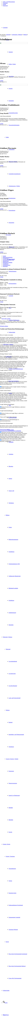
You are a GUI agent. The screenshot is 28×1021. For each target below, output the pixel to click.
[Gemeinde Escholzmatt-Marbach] (11, 14)
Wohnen (8, 710)
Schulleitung (6, 258)
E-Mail (1, 80)
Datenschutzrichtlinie (5, 429)
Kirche (7, 941)
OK (1, 326)
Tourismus (5, 3)
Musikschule (6, 261)
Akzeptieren (3, 430)
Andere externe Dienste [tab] (5, 390)
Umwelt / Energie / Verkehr (12, 759)
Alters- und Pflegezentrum (9, 1)
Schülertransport (6, 265)
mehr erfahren (5, 326)
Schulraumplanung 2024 (8, 259)
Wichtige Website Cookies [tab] (6, 354)
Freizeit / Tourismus (10, 856)
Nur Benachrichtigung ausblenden (13, 430)
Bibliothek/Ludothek (7, 262)
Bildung (7, 515)
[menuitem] (15, 1)
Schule (4, 4)
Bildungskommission (7, 257)
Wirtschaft (8, 649)
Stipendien (5, 266)
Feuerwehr (5, 5)
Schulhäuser (5, 263)
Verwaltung (8, 234)
